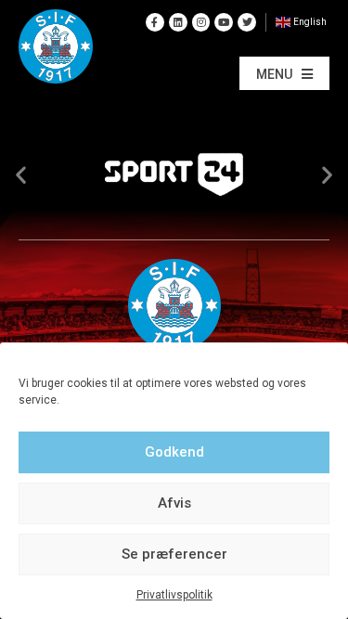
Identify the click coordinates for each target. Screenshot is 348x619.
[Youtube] (223, 22)
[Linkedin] (178, 22)
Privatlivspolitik (174, 594)
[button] (284, 73)
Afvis (174, 503)
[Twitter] (247, 22)
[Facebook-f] (155, 22)
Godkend (174, 452)
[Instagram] (201, 22)
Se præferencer (174, 554)
